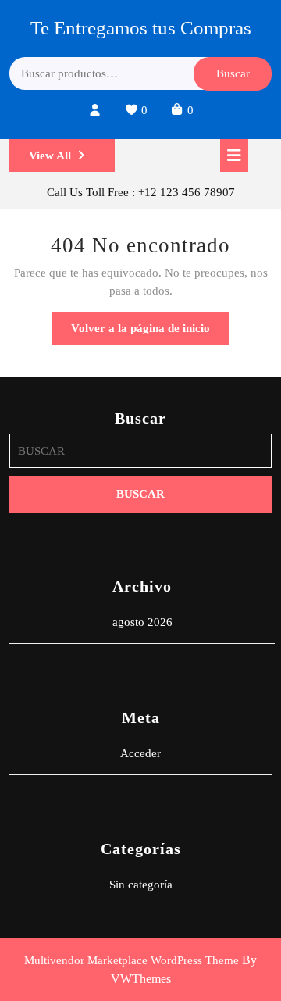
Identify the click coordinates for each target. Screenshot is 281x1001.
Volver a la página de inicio (150, 333)
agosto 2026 (142, 622)
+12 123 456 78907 (186, 192)
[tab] (234, 155)
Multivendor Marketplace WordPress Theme (131, 960)
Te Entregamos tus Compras (140, 27)
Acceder (140, 753)
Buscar (233, 73)
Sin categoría (141, 884)
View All (72, 160)
